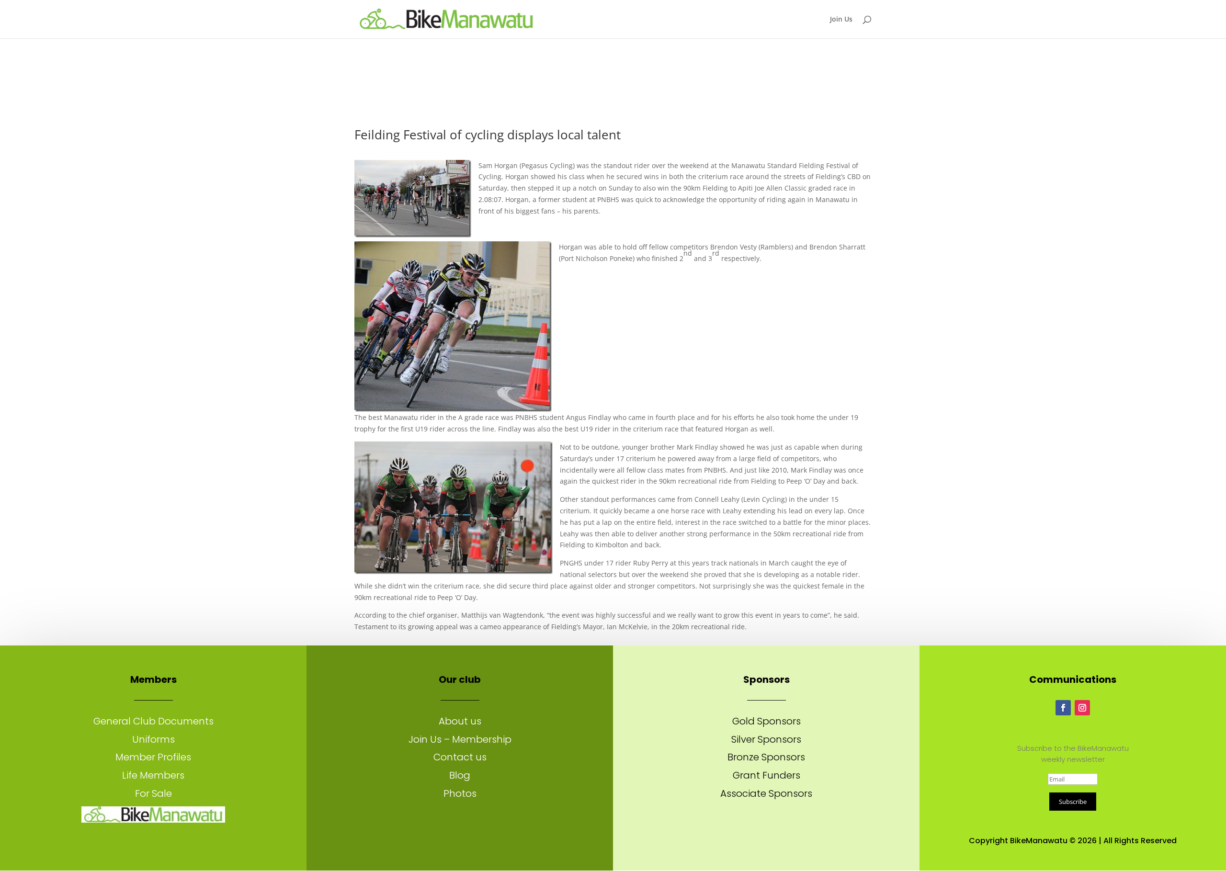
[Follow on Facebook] (1063, 707)
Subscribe (1073, 801)
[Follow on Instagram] (1082, 707)
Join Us (841, 19)
